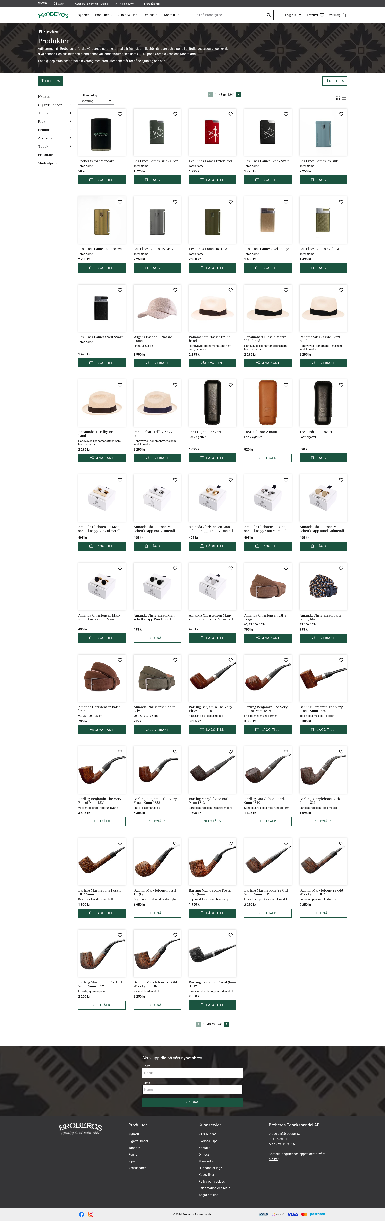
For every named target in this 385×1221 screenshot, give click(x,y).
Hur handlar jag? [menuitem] (210, 1168)
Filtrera (52, 81)
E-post (146, 1066)
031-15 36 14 (278, 1139)
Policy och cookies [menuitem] (212, 1181)
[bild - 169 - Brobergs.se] (90, 1214)
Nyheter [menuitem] (83, 15)
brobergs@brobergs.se (284, 1134)
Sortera (336, 81)
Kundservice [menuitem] (210, 1125)
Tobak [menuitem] (43, 146)
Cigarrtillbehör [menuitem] (50, 104)
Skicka (192, 1102)
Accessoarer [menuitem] (47, 138)
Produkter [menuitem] (102, 15)
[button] (317, 15)
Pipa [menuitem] (41, 121)
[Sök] (269, 15)
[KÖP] (102, 179)
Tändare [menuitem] (44, 113)
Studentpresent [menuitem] (50, 163)
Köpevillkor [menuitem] (206, 1175)
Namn (146, 1082)
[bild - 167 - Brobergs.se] (81, 1214)
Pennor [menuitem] (43, 129)
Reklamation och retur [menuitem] (214, 1188)
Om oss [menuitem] (149, 15)
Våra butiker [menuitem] (207, 1134)
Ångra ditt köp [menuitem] (208, 1195)
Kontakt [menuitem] (169, 15)
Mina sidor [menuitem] (206, 1161)
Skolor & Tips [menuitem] (127, 15)
